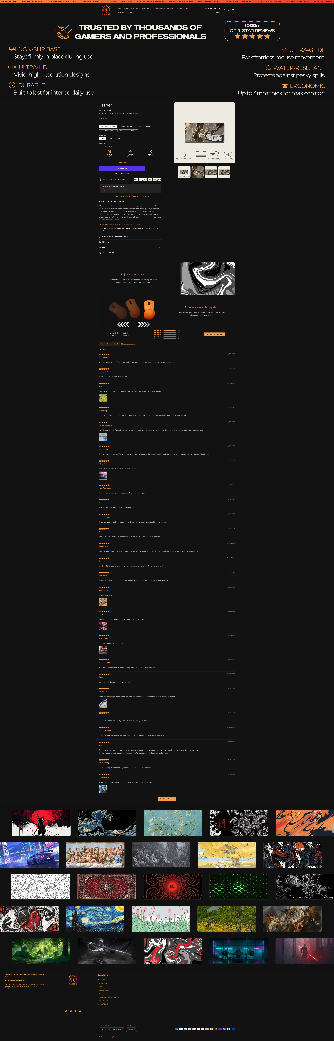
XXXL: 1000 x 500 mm (108, 131)
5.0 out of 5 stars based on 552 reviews (126, 196)
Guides (100, 986)
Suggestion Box (103, 990)
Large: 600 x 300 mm (108, 126)
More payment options (122, 173)
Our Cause (101, 979)
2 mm (102, 138)
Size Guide (103, 118)
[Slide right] (233, 172)
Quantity (102, 143)
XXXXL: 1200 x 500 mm (128, 131)
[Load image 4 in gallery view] (224, 172)
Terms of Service (103, 1004)
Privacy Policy (103, 1000)
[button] (146, 8)
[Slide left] (176, 172)
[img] (120, 333)
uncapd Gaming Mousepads (112, 1037)
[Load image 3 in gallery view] (211, 172)
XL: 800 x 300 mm (126, 126)
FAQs (99, 993)
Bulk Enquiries (102, 983)
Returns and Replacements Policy (109, 997)
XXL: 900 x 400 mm (144, 126)
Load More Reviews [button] (167, 799)
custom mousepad (151, 228)
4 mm (118, 138)
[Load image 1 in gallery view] (184, 172)
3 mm (110, 138)
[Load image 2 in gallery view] (197, 172)
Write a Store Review (214, 334)
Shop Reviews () (128, 344)
